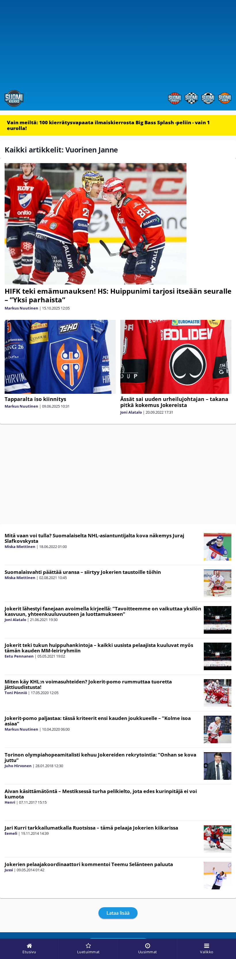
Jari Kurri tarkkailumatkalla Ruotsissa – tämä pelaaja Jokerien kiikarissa (91, 827)
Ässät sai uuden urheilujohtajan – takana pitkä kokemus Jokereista (174, 402)
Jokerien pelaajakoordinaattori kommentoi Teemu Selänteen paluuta (89, 864)
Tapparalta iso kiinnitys (35, 399)
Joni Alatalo (131, 412)
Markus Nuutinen (21, 308)
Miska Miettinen (20, 546)
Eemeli (11, 833)
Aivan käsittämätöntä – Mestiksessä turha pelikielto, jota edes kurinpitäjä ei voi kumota (101, 794)
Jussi (9, 869)
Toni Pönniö (16, 692)
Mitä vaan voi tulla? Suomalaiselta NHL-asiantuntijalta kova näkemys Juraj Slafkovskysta (94, 538)
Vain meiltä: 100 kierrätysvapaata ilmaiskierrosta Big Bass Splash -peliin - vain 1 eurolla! (108, 125)
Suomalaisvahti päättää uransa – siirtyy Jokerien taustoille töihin (83, 572)
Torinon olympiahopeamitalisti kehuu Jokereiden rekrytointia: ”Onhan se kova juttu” (100, 757)
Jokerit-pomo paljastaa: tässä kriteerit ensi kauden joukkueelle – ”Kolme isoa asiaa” (98, 721)
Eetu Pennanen (19, 656)
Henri (10, 802)
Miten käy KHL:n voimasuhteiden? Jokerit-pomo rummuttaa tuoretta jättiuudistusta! (88, 684)
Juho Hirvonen (18, 765)
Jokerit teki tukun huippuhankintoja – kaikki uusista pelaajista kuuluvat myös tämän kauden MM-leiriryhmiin (99, 648)
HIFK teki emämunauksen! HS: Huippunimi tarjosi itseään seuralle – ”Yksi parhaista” (118, 295)
